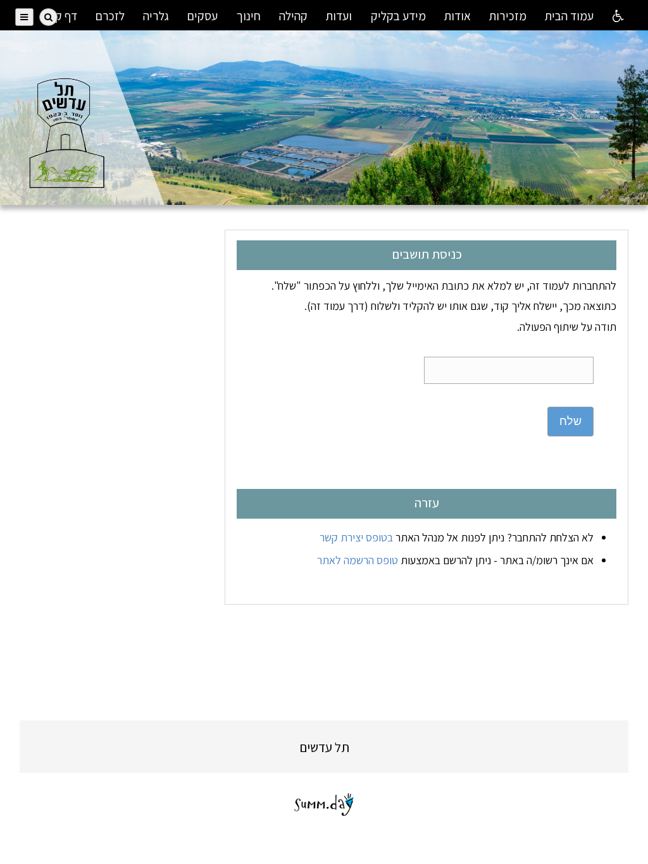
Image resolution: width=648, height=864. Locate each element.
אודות (457, 16)
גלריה (156, 16)
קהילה (293, 16)
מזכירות (507, 16)
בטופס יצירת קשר (356, 537)
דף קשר (58, 16)
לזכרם (110, 16)
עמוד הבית (569, 16)
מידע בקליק (398, 16)
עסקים (202, 16)
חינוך (249, 16)
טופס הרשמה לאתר (357, 560)
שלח (570, 421)
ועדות (339, 16)
